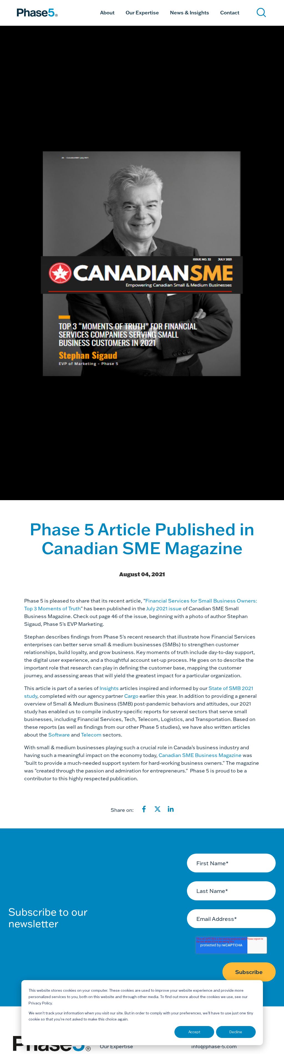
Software (59, 735)
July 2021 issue (164, 608)
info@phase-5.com (214, 1046)
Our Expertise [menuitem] (142, 12)
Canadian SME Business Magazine (200, 755)
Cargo (131, 696)
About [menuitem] (107, 12)
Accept (194, 1032)
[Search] (261, 12)
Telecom (91, 735)
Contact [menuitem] (229, 12)
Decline (235, 1032)
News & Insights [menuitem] (189, 12)
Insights (109, 688)
